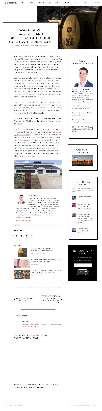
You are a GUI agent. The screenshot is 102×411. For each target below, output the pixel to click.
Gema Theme (9, 405)
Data (76, 3)
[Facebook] (16, 225)
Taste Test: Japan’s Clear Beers (24, 299)
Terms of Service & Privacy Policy (82, 405)
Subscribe (83, 271)
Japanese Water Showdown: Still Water (83, 231)
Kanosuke (30, 156)
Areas (86, 3)
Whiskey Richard (34, 45)
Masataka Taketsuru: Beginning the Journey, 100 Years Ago (50, 299)
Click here (35, 215)
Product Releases (22, 45)
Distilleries (53, 3)
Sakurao (28, 145)
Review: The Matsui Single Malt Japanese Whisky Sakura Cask (85, 206)
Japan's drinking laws (85, 197)
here (60, 121)
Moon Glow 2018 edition (33, 83)
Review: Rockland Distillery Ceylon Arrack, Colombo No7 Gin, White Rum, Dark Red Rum (85, 219)
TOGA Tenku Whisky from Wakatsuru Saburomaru (42, 250)
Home (22, 3)
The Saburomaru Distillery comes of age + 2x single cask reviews (46, 272)
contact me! (86, 122)
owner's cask (20, 287)
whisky (58, 287)
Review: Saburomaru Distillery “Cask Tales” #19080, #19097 (46, 261)
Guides (66, 3)
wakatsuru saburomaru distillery (41, 287)
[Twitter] (19, 225)
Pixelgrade (19, 405)
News (30, 3)
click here (81, 115)
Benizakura (42, 145)
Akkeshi (17, 156)
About (96, 3)
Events (41, 3)
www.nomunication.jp (23, 220)
